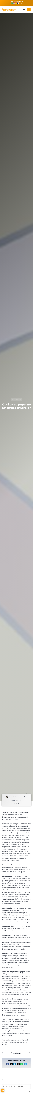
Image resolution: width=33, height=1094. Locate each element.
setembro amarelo (17, 1053)
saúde (27, 1052)
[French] (18, 3)
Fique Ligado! (17, 399)
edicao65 (7, 1052)
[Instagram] (21, 3)
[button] (23, 9)
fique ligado (13, 1052)
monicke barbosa (21, 1052)
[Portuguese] (12, 3)
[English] (14, 3)
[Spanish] (16, 3)
